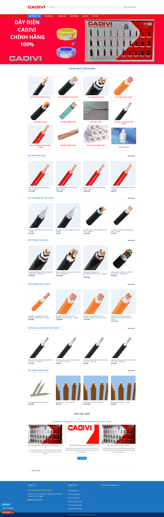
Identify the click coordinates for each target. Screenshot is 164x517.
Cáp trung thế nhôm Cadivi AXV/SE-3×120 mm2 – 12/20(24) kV (121, 273)
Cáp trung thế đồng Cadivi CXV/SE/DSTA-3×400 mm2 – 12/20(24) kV (95, 273)
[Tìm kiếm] (125, 7)
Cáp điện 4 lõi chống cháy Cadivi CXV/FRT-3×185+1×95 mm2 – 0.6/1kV (95, 317)
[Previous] (26, 172)
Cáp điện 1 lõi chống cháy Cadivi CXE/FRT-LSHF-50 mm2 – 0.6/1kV (38, 317)
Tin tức (95, 16)
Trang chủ (35, 16)
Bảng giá (62, 16)
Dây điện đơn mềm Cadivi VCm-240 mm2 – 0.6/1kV (39, 188)
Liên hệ (85, 16)
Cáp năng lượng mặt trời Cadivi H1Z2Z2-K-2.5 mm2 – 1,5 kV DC (68, 360)
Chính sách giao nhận (74, 505)
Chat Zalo (6, 504)
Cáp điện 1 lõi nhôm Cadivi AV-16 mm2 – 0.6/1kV (68, 230)
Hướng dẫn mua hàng (75, 508)
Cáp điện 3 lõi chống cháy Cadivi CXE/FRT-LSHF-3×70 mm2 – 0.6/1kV (67, 317)
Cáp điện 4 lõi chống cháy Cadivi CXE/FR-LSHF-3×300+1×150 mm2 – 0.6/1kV (122, 317)
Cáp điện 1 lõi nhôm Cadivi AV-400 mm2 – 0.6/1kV (40, 230)
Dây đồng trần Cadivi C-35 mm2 (65, 402)
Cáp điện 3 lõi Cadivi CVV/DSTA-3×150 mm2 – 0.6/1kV (95, 230)
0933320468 (38, 500)
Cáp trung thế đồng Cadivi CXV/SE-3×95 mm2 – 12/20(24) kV (68, 273)
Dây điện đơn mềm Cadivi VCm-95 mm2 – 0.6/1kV (123, 188)
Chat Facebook (7, 508)
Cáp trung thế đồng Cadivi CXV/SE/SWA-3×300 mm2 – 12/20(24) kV (40, 273)
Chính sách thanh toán (75, 501)
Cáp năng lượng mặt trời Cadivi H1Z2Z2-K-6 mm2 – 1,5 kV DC (95, 360)
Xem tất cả (131, 156)
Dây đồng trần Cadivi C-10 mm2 (120, 402)
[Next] (138, 172)
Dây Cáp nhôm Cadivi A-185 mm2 (38, 402)
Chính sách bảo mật (74, 494)
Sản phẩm (48, 16)
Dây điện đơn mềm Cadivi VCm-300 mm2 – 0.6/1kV (67, 188)
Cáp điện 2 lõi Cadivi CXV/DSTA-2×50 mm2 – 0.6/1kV (122, 230)
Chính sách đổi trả (73, 498)
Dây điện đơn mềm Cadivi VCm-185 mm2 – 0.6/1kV (94, 188)
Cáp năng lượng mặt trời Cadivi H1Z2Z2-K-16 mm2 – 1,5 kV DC (40, 360)
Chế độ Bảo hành (73, 490)
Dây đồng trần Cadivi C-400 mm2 (93, 402)
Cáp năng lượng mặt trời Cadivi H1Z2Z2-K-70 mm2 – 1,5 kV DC (123, 360)
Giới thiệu (74, 16)
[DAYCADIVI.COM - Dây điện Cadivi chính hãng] (36, 7)
